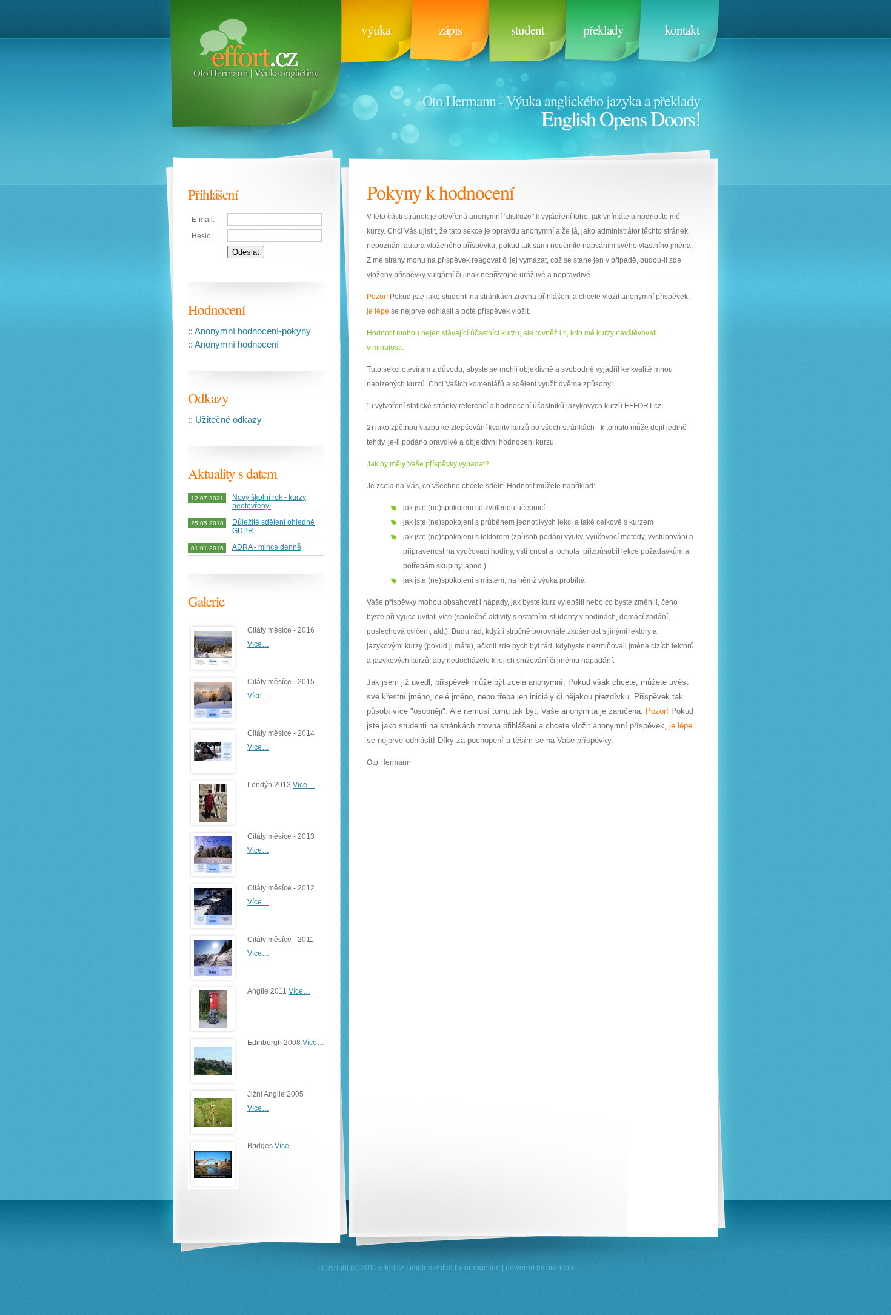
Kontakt (682, 29)
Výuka (375, 29)
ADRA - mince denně (266, 547)
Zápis (450, 29)
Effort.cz (253, 73)
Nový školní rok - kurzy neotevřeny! (269, 501)
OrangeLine (482, 1267)
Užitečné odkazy (228, 419)
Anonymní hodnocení (237, 344)
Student (527, 29)
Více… (258, 644)
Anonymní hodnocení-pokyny (253, 331)
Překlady (603, 29)
